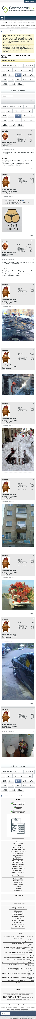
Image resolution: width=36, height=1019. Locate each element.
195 (15, 70)
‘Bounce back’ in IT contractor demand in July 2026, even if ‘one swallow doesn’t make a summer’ (18, 963)
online (27, 997)
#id (33, 149)
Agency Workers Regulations (18, 851)
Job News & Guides (18, 862)
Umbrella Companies (22, 24)
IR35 (14, 847)
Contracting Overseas (18, 870)
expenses (28, 993)
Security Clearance (18, 884)
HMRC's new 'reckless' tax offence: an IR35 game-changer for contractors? (18, 953)
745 (31, 79)
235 (22, 70)
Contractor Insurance (18, 907)
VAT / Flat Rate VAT (18, 861)
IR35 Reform (21, 25)
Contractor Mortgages (18, 912)
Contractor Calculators (18, 872)
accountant (5, 993)
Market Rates (18, 882)
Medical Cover (18, 922)
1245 (5, 84)
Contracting (5, 22)
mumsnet (24, 997)
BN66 (21, 847)
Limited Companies (18, 855)
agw (9, 993)
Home (18, 841)
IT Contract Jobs (18, 879)
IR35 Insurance (18, 911)
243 (4, 75)
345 (24, 79)
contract (16, 993)
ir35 (20, 994)
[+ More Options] (31, 168)
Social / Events (24, 26)
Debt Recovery (18, 918)
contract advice (22, 993)
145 (8, 70)
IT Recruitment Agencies (18, 928)
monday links (12, 997)
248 (4, 79)
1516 (12, 84)
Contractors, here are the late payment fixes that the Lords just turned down (18, 942)
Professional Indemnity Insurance (18, 909)
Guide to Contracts (18, 866)
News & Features (18, 843)
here (18, 48)
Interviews (18, 886)
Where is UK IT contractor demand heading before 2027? (18, 973)
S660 (17, 847)
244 (11, 75)
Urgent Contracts (18, 880)
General (11, 22)
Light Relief (17, 26)
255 (11, 79)
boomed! (12, 993)
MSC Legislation (18, 853)
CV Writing (18, 888)
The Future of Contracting (11, 25)
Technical (28, 25)
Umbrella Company (18, 859)
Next (20, 84)
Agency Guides (18, 890)
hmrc (18, 994)
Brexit (15, 22)
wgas (28, 999)
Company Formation (18, 916)
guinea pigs (13, 994)
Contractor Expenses (18, 876)
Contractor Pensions (18, 920)
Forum (6, 31)
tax (30, 997)
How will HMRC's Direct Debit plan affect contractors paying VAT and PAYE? (18, 947)
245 (17, 75)
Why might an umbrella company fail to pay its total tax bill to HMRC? (18, 937)
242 (29, 70)
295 (17, 79)
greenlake (5, 174)
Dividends (18, 857)
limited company (25, 994)
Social (12, 26)
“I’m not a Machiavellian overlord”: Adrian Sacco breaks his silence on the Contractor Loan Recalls (18, 958)
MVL (18, 874)
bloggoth (4, 158)
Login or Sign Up (29, 1)
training (13, 999)
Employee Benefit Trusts (18, 849)
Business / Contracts (22, 22)
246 (24, 75)
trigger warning (19, 999)
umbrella (24, 999)
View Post (23, 200)
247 (31, 75)
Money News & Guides (18, 864)
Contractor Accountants (18, 926)
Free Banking (18, 914)
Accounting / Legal (12, 24)
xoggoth (5, 131)
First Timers (18, 845)
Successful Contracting (18, 868)
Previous (29, 66)
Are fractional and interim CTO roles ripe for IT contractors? (18, 968)
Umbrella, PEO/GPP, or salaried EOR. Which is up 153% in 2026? (18, 981)
